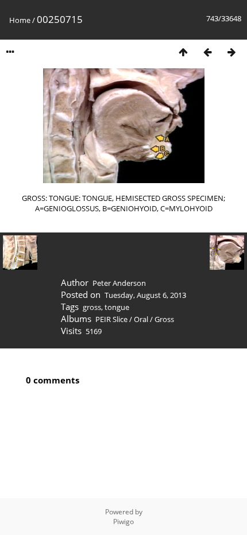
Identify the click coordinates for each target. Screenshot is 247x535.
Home (19, 20)
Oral (141, 319)
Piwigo (123, 521)
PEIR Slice (111, 319)
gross (92, 307)
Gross (164, 319)
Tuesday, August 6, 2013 (145, 295)
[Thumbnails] (183, 52)
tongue (117, 307)
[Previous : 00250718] (207, 52)
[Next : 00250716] (231, 52)
